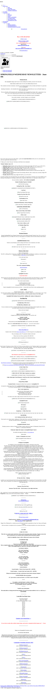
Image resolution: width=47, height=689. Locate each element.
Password (14, 56)
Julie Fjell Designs (23, 267)
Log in (2, 68)
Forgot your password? (7, 70)
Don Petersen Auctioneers (6, 362)
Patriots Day (2, 53)
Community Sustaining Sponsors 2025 (23, 642)
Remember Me (5, 57)
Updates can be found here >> (23, 618)
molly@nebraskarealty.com (23, 45)
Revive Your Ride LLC (23, 329)
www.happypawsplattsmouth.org (30, 519)
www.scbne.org (31, 432)
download (20, 520)
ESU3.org (24, 255)
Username (14, 54)
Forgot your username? (7, 71)
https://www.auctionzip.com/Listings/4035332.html (14, 364)
